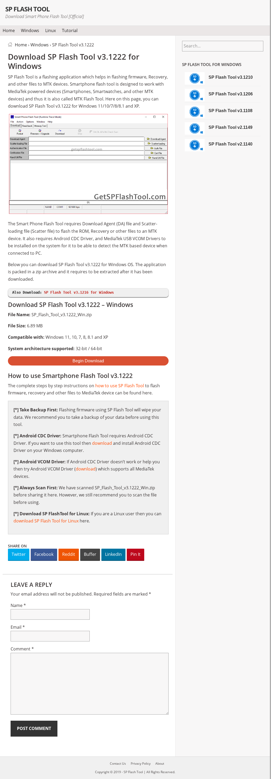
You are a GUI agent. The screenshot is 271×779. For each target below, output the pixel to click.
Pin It (135, 554)
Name (18, 605)
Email (18, 627)
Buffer (90, 554)
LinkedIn (113, 554)
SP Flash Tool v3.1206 (231, 94)
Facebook (43, 554)
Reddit (68, 554)
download (102, 443)
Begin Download (88, 361)
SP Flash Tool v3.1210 (231, 77)
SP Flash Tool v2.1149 (230, 127)
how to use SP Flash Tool (119, 386)
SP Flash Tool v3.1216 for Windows (79, 292)
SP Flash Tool (27, 9)
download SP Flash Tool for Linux (46, 521)
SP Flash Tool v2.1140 (230, 144)
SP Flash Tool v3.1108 (230, 110)
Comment (22, 649)
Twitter (19, 554)
